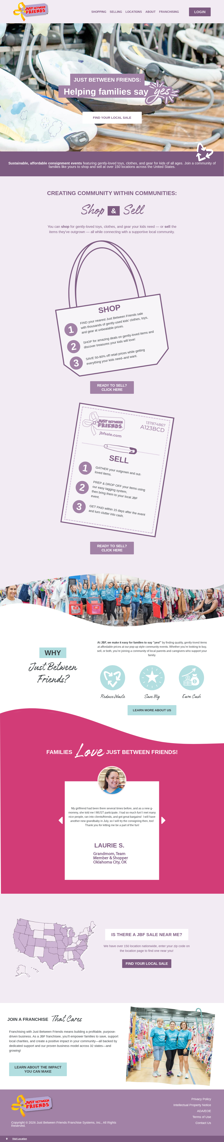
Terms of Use (201, 1117)
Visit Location (19, 1138)
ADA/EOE (204, 1111)
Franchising (169, 11)
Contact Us (203, 1123)
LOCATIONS (133, 11)
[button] (60, 820)
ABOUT (150, 11)
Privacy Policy (201, 1099)
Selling (116, 11)
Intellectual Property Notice (192, 1105)
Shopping (98, 11)
